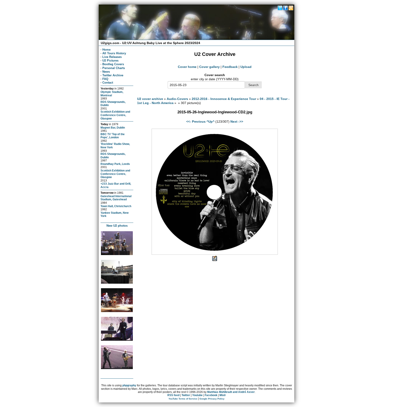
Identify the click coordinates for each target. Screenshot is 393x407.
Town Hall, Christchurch (116, 206)
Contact (107, 82)
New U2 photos (117, 225)
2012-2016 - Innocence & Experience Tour (224, 99)
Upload (246, 67)
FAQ (105, 79)
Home (106, 49)
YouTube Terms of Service (183, 398)
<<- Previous (196, 121)
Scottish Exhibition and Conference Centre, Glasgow (115, 115)
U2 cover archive (150, 99)
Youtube (197, 395)
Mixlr (222, 395)
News (106, 71)
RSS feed (173, 395)
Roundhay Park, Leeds (115, 163)
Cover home (187, 67)
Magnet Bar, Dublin (113, 127)
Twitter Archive (112, 75)
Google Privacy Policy (211, 398)
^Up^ (210, 121)
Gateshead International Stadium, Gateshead (116, 198)
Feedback (230, 67)
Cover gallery (209, 67)
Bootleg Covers (113, 64)
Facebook (211, 395)
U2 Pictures (110, 60)
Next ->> (236, 121)
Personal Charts (113, 68)
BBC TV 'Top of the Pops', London (113, 136)
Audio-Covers (177, 99)
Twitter (185, 395)
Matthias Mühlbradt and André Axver (231, 392)
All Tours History (114, 53)
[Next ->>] (214, 254)
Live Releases (112, 57)
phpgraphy (129, 385)
